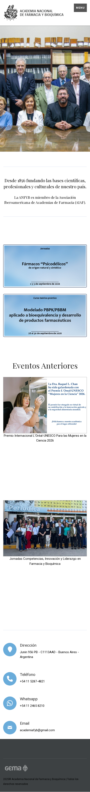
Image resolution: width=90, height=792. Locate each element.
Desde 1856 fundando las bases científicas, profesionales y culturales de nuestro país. (45, 183)
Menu (80, 7)
